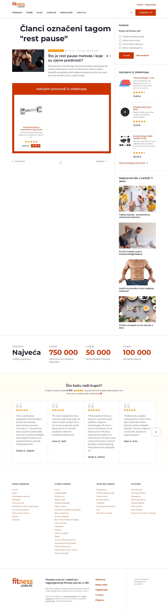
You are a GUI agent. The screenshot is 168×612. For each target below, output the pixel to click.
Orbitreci (58, 530)
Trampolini (100, 503)
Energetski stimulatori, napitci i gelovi (25, 506)
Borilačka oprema (102, 500)
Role (97, 510)
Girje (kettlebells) (60, 493)
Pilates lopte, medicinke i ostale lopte (67, 510)
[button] (156, 432)
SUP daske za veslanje (104, 513)
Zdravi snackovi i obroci (20, 513)
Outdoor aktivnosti (61, 553)
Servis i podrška (136, 510)
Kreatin (14, 493)
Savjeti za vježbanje (56, 51)
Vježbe (29, 12)
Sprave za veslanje (61, 533)
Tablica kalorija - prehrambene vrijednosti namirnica (134, 216)
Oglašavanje (101, 590)
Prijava (140, 5)
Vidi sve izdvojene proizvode (132, 163)
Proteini (15, 490)
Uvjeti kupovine (136, 506)
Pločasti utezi (59, 496)
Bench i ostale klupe (62, 513)
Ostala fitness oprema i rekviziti (66, 550)
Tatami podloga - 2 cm (143, 78)
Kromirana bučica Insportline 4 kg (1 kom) (31, 128)
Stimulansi (16, 520)
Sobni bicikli (59, 526)
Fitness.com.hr (18, 4)
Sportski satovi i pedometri (105, 506)
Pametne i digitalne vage (105, 493)
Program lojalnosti (137, 503)
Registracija (150, 5)
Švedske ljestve (101, 490)
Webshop (100, 579)
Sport (40, 12)
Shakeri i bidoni (101, 496)
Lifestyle (81, 12)
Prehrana (17, 12)
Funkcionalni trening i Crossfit (65, 543)
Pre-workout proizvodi (20, 510)
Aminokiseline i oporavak (21, 496)
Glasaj (126, 55)
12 (110, 56)
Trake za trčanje (60, 523)
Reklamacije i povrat (138, 500)
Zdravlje (51, 12)
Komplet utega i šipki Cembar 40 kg (142, 137)
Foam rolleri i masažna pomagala (67, 520)
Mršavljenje (66, 12)
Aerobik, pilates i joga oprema (65, 540)
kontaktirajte (50, 601)
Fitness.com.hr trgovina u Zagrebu (143, 513)
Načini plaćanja (136, 490)
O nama (99, 595)
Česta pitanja (135, 496)
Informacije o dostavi (138, 493)
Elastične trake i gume (63, 546)
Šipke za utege (60, 500)
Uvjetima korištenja (70, 596)
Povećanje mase (18, 503)
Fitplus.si (99, 600)
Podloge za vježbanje (62, 503)
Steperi (57, 536)
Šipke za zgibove (61, 506)
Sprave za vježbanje (62, 516)
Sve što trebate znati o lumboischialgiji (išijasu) (130, 252)
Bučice (57, 490)
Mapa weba (101, 585)
